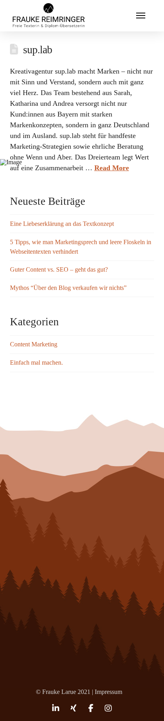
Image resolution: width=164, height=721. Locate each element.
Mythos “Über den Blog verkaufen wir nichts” (68, 287)
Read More (111, 168)
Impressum (108, 691)
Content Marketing (33, 344)
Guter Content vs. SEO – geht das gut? (59, 269)
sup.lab (37, 50)
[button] (140, 15)
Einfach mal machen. (36, 362)
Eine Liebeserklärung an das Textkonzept (62, 223)
